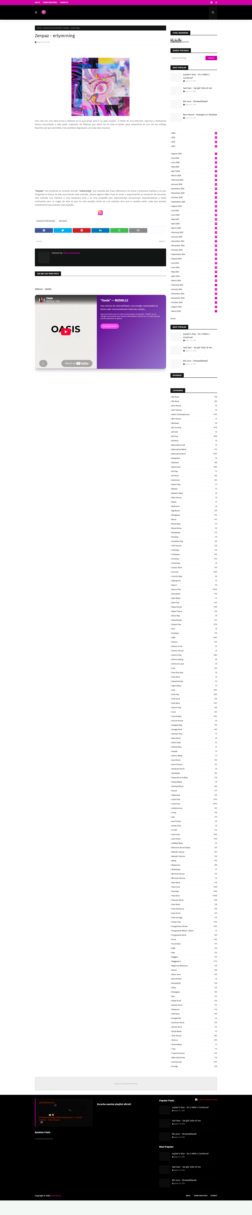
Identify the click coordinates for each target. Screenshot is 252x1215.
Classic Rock (194, 567)
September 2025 (194, 202)
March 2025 (194, 228)
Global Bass (194, 747)
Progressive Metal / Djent (194, 931)
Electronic (63, 221)
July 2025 (194, 210)
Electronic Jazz (194, 664)
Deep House (194, 607)
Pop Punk (194, 887)
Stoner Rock (194, 1027)
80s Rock (194, 397)
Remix (194, 970)
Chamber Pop (194, 541)
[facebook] (211, 2)
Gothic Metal (194, 756)
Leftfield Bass (194, 843)
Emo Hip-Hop (194, 672)
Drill (194, 629)
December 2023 (194, 294)
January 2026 (194, 184)
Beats (194, 502)
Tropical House (194, 1053)
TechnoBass (194, 1044)
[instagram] (216, 2)
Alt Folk (194, 432)
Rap (194, 952)
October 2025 (194, 197)
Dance (194, 585)
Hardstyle (194, 773)
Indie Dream (55, 1196)
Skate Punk (194, 1001)
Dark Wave (194, 598)
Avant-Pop (194, 484)
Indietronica (194, 808)
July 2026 (194, 158)
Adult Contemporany (194, 414)
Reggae (194, 957)
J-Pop (194, 812)
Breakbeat (194, 532)
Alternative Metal (194, 449)
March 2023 (194, 311)
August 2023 (194, 307)
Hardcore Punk (194, 769)
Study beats (194, 1031)
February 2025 (194, 232)
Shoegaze (194, 992)
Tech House (194, 1036)
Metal (194, 861)
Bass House (194, 497)
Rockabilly (194, 983)
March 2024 (194, 280)
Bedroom (194, 506)
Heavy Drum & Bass (194, 777)
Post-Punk (194, 913)
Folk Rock (194, 703)
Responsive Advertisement (126, 1084)
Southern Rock (194, 1022)
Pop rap (194, 891)
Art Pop (194, 471)
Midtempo (194, 869)
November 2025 (194, 193)
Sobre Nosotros (50, 2)
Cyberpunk (194, 581)
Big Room (194, 511)
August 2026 (194, 154)
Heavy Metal (194, 782)
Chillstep (194, 550)
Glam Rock (194, 738)
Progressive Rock (194, 935)
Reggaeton (194, 961)
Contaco (213, 1196)
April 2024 (194, 276)
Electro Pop (194, 655)
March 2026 (194, 175)
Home (39, 28)
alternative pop (194, 1057)
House (194, 791)
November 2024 (194, 245)
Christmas (194, 563)
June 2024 (194, 267)
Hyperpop (194, 795)
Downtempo (194, 620)
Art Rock (194, 476)
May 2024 (194, 272)
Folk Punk (194, 699)
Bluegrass (194, 515)
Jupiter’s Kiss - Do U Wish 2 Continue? (196, 76)
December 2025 (194, 189)
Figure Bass (194, 686)
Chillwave (194, 554)
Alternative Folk (194, 445)
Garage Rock (194, 729)
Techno (194, 1040)
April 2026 (194, 171)
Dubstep (194, 633)
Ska (194, 996)
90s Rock (194, 401)
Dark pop (194, 602)
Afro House (194, 419)
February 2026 (194, 180)
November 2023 (194, 298)
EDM (194, 637)
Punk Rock (194, 944)
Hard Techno (194, 764)
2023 (194, 146)
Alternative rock (194, 454)
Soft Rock (194, 1014)
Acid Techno (194, 410)
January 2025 (194, 237)
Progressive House (194, 926)
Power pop (194, 922)
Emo (194, 668)
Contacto (64, 2)
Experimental (194, 681)
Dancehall (194, 594)
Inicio (37, 2)
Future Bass (194, 716)
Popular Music (194, 900)
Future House (194, 721)
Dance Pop (194, 589)
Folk (194, 690)
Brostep (194, 537)
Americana (194, 467)
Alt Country (194, 427)
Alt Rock (194, 441)
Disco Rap (194, 616)
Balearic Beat (194, 493)
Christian (194, 559)
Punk (194, 939)
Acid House (194, 406)
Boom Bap (194, 524)
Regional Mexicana (194, 966)
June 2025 (194, 215)
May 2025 (194, 219)
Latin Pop (194, 834)
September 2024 (194, 254)
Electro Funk (194, 646)
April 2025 (194, 224)
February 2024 (194, 285)
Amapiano (194, 458)
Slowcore (194, 1009)
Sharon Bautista (71, 253)
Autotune (194, 480)
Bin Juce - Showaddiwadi (195, 101)
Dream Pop (194, 624)
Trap (194, 1049)
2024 (194, 142)
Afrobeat (194, 423)
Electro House (194, 651)
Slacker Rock (194, 1005)
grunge (194, 1066)
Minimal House (194, 874)
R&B (194, 948)
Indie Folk (194, 799)
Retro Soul (194, 974)
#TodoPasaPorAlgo (47, 1117)
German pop (194, 734)
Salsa (194, 987)
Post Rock (194, 904)
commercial (194, 1062)
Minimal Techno (194, 878)
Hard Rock (194, 760)
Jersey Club (194, 826)
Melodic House (194, 852)
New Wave (194, 882)
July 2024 (194, 263)
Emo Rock (194, 677)
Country (194, 572)
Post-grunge (194, 917)
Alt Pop (194, 436)
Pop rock (194, 896)
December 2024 (194, 241)
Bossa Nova (194, 528)
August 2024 (194, 259)
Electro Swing (194, 659)
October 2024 (194, 250)
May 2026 (194, 167)
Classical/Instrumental (52, 28)
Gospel (194, 751)
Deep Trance (194, 611)
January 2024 (194, 289)
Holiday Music (194, 786)
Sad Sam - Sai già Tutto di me (197, 88)
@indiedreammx (47, 1102)
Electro (194, 642)
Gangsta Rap (194, 725)
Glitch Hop (194, 742)
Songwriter (194, 1018)
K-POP (194, 830)
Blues (194, 519)
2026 (194, 133)
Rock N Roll (194, 979)
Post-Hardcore (194, 909)
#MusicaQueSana (64, 1117)
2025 (194, 137)
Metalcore (194, 865)
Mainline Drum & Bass (194, 847)
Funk (194, 712)
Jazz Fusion (194, 821)
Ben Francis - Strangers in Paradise (200, 114)
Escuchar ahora (109, 326)
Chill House (194, 546)
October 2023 (194, 302)
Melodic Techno (194, 856)
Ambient (194, 462)
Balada (194, 489)
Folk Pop (194, 694)
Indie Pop (194, 804)
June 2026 (194, 162)
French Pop (194, 707)
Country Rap (194, 576)
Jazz (194, 817)
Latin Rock (194, 839)
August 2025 (194, 206)
